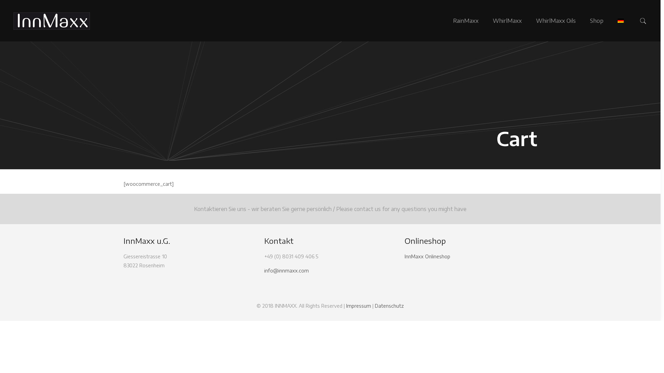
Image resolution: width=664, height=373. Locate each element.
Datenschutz (389, 306)
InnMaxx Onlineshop (427, 256)
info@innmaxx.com (286, 271)
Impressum (358, 306)
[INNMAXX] (51, 20)
